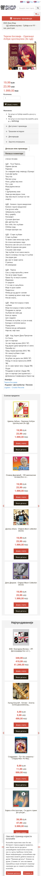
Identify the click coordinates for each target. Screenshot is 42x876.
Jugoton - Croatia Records (14, 387)
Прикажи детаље (13, 873)
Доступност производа (18, 126)
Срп (38, 1)
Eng (31, 1)
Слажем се (28, 873)
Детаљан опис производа (16, 148)
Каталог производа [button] (22, 18)
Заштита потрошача (17, 141)
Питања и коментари (14, 153)
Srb (24, 1)
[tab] (21, 126)
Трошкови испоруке (16, 131)
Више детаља (21, 449)
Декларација (14, 136)
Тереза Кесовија (10, 382)
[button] (2, 505)
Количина (8, 94)
